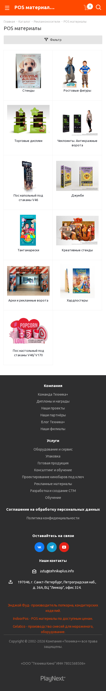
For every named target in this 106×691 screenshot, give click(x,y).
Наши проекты (53, 408)
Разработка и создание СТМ (53, 491)
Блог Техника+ (53, 422)
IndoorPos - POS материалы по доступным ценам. (53, 619)
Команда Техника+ (53, 394)
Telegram (52, 547)
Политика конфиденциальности (53, 518)
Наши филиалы (53, 429)
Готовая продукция (53, 463)
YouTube (64, 547)
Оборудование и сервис (53, 449)
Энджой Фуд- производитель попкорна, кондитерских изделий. (53, 608)
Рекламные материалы (53, 484)
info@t (45, 571)
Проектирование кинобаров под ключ (53, 477)
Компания (53, 386)
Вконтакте (39, 547)
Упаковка (53, 456)
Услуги (53, 440)
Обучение (53, 498)
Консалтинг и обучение (53, 470)
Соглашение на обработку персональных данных (53, 509)
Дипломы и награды (53, 401)
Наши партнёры (53, 415)
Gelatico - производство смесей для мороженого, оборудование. (53, 629)
